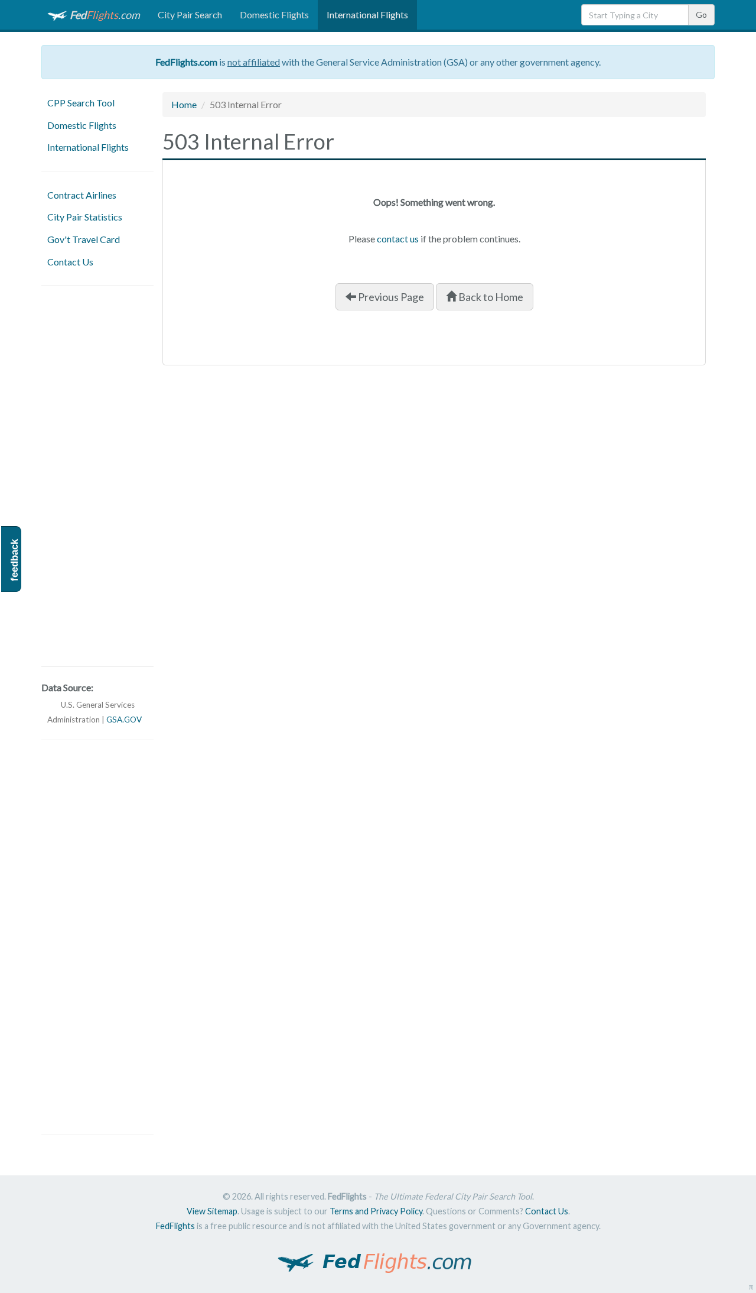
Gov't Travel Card (83, 239)
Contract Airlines (81, 194)
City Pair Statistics (84, 216)
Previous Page (390, 296)
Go (701, 14)
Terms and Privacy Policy (376, 1211)
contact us (398, 238)
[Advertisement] (97, 476)
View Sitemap (212, 1211)
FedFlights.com (186, 61)
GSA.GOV (124, 719)
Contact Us (70, 261)
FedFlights (175, 1226)
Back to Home (490, 296)
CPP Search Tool (81, 102)
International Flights (367, 14)
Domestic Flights (274, 14)
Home (184, 104)
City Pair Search (190, 14)
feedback (14, 560)
